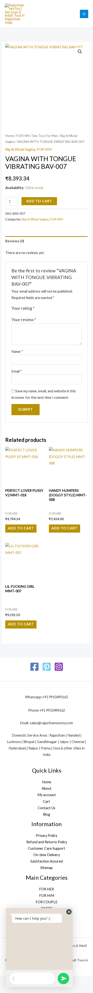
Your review (23, 319)
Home (9, 136)
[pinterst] (46, 666)
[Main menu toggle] (84, 14)
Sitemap (46, 868)
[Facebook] (34, 666)
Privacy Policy (46, 835)
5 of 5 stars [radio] (58, 308)
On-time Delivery (46, 855)
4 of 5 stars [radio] (53, 308)
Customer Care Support (46, 848)
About (47, 788)
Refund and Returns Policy (46, 842)
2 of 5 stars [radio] (43, 308)
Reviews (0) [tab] (14, 241)
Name (17, 351)
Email (16, 371)
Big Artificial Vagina (20, 149)
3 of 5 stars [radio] (48, 308)
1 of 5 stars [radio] (39, 308)
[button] (80, 51)
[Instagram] (58, 666)
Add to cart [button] (21, 528)
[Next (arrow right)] (20, 989)
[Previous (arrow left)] (6, 989)
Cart (46, 801)
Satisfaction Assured (46, 861)
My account (46, 795)
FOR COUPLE (46, 902)
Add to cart (39, 201)
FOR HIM (23, 136)
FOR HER (46, 889)
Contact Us (46, 808)
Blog (46, 814)
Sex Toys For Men (45, 136)
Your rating (23, 308)
